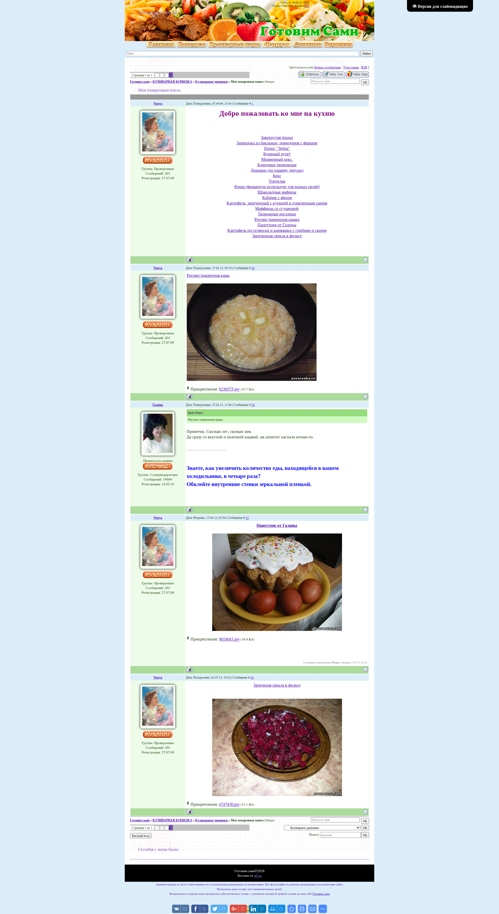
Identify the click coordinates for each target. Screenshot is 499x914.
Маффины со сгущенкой (277, 208)
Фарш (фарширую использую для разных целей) (277, 186)
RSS (306, 6)
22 (253, 404)
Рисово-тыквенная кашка (276, 219)
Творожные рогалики (277, 213)
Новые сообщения (327, 67)
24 (252, 677)
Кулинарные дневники (211, 81)
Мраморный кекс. (277, 159)
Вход (176, 12)
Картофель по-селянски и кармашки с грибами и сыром (276, 230)
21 (253, 268)
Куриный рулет (277, 153)
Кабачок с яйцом (277, 197)
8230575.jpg (229, 389)
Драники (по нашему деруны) (277, 170)
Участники (351, 67)
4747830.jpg (229, 804)
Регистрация (161, 12)
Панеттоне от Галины (277, 224)
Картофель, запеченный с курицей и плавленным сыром (277, 203)
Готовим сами (139, 81)
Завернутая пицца (277, 137)
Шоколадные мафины (277, 192)
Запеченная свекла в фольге (277, 235)
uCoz (258, 875)
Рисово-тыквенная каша (208, 275)
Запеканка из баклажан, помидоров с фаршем (277, 142)
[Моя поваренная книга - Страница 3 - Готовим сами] (291, 909)
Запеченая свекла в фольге (276, 685)
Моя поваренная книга (247, 81)
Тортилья (277, 181)
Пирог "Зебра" (277, 148)
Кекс (277, 175)
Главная (143, 12)
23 (247, 517)
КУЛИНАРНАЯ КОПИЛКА (172, 81)
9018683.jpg (229, 639)
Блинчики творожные (277, 164)
